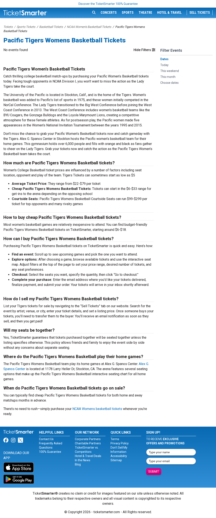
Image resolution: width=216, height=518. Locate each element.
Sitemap (116, 460)
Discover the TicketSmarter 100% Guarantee (108, 3)
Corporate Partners (88, 439)
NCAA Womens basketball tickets (97, 409)
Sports (128, 13)
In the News (82, 460)
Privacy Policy (120, 443)
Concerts (109, 13)
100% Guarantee (50, 451)
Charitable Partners (88, 443)
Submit (153, 471)
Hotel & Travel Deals (88, 456)
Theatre (145, 13)
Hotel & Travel (169, 13)
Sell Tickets (199, 13)
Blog (78, 464)
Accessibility (119, 456)
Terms (115, 439)
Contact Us (46, 439)
